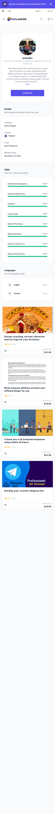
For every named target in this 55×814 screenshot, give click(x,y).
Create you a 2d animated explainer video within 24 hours (24, 441)
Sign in (38, 11)
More (27, 84)
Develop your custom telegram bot (24, 490)
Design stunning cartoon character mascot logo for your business (24, 338)
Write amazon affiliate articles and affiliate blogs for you (24, 389)
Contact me (27, 93)
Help (9, 11)
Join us (50, 11)
